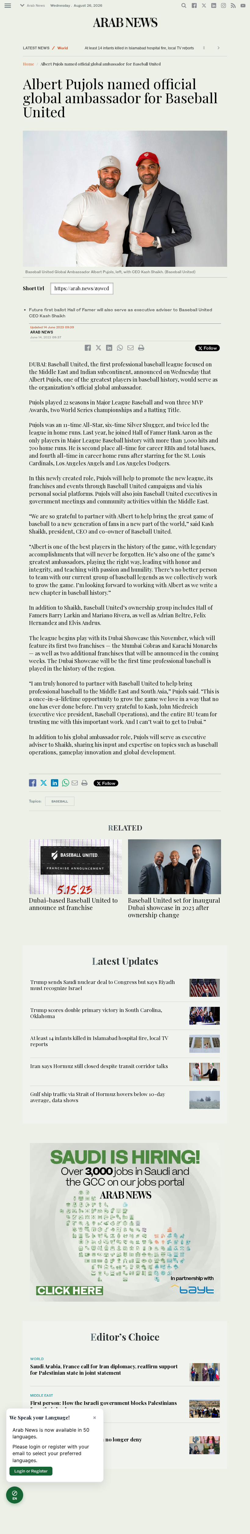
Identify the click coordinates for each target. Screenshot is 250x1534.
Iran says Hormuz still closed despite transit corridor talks (99, 1066)
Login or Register (31, 1471)
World (62, 48)
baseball (60, 801)
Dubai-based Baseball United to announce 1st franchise (73, 904)
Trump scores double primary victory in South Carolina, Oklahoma (96, 1013)
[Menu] (8, 5)
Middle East (41, 1395)
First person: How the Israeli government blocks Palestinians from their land (103, 1405)
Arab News (36, 5)
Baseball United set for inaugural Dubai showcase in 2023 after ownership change (174, 907)
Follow (209, 348)
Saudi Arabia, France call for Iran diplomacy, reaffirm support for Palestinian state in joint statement (104, 1369)
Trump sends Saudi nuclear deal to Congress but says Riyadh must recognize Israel (102, 985)
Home (28, 63)
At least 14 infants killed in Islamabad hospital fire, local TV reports (128, 48)
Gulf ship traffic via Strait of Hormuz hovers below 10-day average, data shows (97, 1097)
